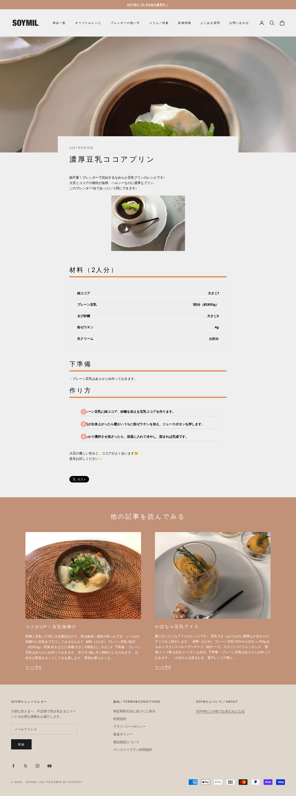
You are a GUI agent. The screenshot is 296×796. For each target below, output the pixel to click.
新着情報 (184, 23)
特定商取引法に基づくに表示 (134, 711)
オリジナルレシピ (88, 23)
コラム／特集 (159, 23)
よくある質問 (210, 23)
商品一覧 (59, 23)
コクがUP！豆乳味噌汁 (51, 626)
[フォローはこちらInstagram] (37, 766)
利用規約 (119, 719)
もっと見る (33, 667)
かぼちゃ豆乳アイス (177, 626)
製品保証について (126, 742)
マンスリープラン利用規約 (132, 750)
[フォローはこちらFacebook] (13, 766)
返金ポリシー (123, 734)
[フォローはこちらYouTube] (49, 766)
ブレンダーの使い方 (125, 23)
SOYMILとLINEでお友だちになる (220, 711)
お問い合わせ (239, 23)
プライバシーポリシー (129, 726)
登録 (21, 744)
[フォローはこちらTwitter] (25, 766)
